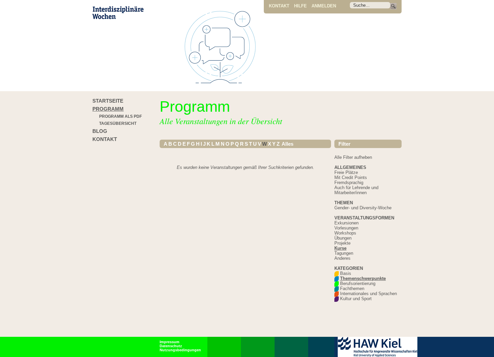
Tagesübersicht (117, 123)
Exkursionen (346, 222)
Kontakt (279, 5)
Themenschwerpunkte (363, 278)
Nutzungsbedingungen (180, 350)
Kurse (340, 248)
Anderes (342, 258)
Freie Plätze (346, 172)
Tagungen (343, 253)
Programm (108, 109)
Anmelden (324, 5)
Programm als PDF (120, 116)
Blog (99, 131)
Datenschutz (171, 346)
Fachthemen (352, 288)
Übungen (343, 238)
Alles (287, 144)
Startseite (107, 101)
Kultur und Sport (356, 298)
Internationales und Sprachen (368, 293)
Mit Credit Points (350, 177)
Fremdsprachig (348, 182)
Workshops (345, 233)
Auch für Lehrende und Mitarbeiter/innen (356, 190)
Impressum (169, 342)
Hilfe (300, 5)
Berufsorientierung (357, 283)
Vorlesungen (346, 227)
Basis (345, 273)
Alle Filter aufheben (353, 157)
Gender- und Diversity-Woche (363, 207)
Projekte (342, 243)
